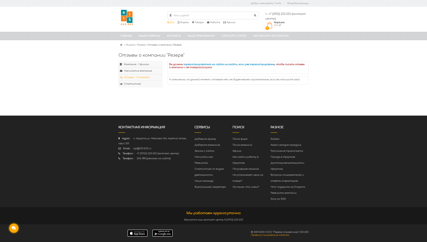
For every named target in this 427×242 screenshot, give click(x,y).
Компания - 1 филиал (136, 64)
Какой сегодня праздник (286, 145)
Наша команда (204, 181)
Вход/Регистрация (298, 3)
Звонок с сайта (204, 151)
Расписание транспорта (287, 151)
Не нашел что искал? (246, 187)
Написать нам (203, 157)
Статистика (132, 84)
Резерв (141, 45)
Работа (214, 22)
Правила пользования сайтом (270, 235)
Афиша (230, 22)
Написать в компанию (137, 71)
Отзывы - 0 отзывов (136, 77)
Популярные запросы (246, 169)
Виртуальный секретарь (210, 187)
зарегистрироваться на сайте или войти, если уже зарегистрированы (229, 64)
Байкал (275, 139)
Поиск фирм (240, 139)
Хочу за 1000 (278, 199)
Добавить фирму (205, 139)
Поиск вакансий (242, 145)
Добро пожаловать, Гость (266, 3)
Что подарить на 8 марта (288, 187)
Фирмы (184, 22)
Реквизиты (201, 163)
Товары (199, 22)
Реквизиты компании (284, 193)
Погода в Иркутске (283, 157)
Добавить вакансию (207, 145)
